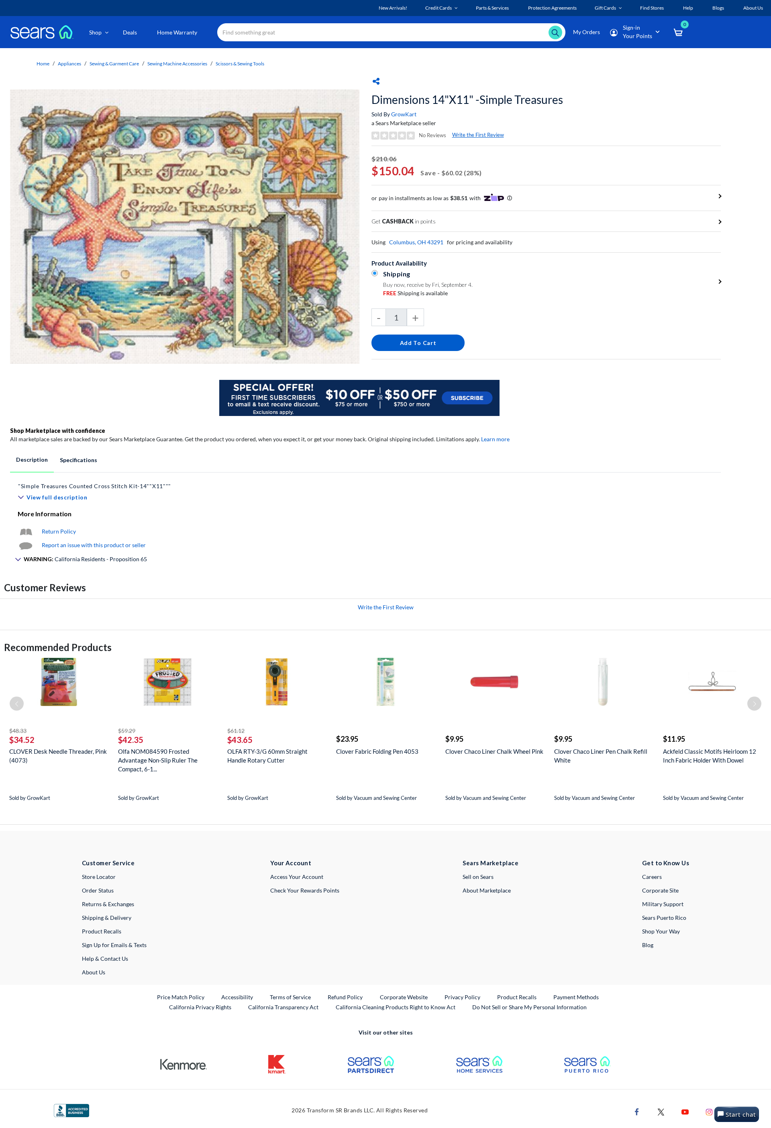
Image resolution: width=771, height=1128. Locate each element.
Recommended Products (58, 647)
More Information (44, 513)
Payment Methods (576, 997)
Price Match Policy (180, 997)
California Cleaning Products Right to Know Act (395, 1007)
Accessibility (237, 997)
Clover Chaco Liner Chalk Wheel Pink (494, 751)
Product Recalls (101, 931)
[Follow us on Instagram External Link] (709, 1111)
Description (32, 459)
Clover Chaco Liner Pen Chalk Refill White (600, 756)
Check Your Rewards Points (304, 890)
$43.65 (240, 740)
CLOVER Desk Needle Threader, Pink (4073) (58, 756)
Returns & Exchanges (108, 904)
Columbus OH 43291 (416, 242)
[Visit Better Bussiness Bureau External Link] (71, 1109)
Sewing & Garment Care (114, 64)
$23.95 (347, 738)
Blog (647, 944)
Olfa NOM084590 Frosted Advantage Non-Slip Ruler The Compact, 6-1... (158, 760)
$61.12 (236, 730)
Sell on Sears (478, 876)
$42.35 (130, 740)
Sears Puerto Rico (664, 917)
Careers (652, 876)
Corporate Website (404, 996)
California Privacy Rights (200, 1007)
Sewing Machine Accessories (177, 64)
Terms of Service (290, 997)
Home (43, 64)
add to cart (418, 342)
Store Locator (99, 876)
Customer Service (108, 862)
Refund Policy (345, 997)
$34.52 (22, 740)
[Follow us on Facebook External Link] (637, 1111)
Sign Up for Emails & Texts (114, 944)
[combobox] (391, 32)
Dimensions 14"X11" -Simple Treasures (467, 99)
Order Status (98, 890)
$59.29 (126, 730)
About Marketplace (487, 890)
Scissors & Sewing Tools (240, 64)
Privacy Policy (462, 997)
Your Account (290, 862)
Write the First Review (478, 135)
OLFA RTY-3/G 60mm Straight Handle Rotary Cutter (267, 756)
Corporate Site (660, 890)
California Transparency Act (283, 1007)
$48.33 (18, 730)
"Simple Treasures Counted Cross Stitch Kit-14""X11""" (94, 486)
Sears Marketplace (490, 862)
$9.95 (454, 738)
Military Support (662, 904)
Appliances (69, 64)
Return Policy (59, 531)
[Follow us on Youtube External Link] (685, 1111)
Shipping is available (415, 293)
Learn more (495, 439)
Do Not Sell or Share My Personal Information (529, 1007)
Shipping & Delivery (106, 917)
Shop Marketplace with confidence (57, 430)
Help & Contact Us (105, 958)
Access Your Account (296, 876)
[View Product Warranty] (26, 531)
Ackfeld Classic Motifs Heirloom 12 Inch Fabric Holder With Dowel (709, 756)
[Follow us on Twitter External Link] (661, 1111)
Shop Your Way (661, 931)
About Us (93, 972)
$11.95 (674, 738)
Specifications (78, 459)
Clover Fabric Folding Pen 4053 (377, 751)
